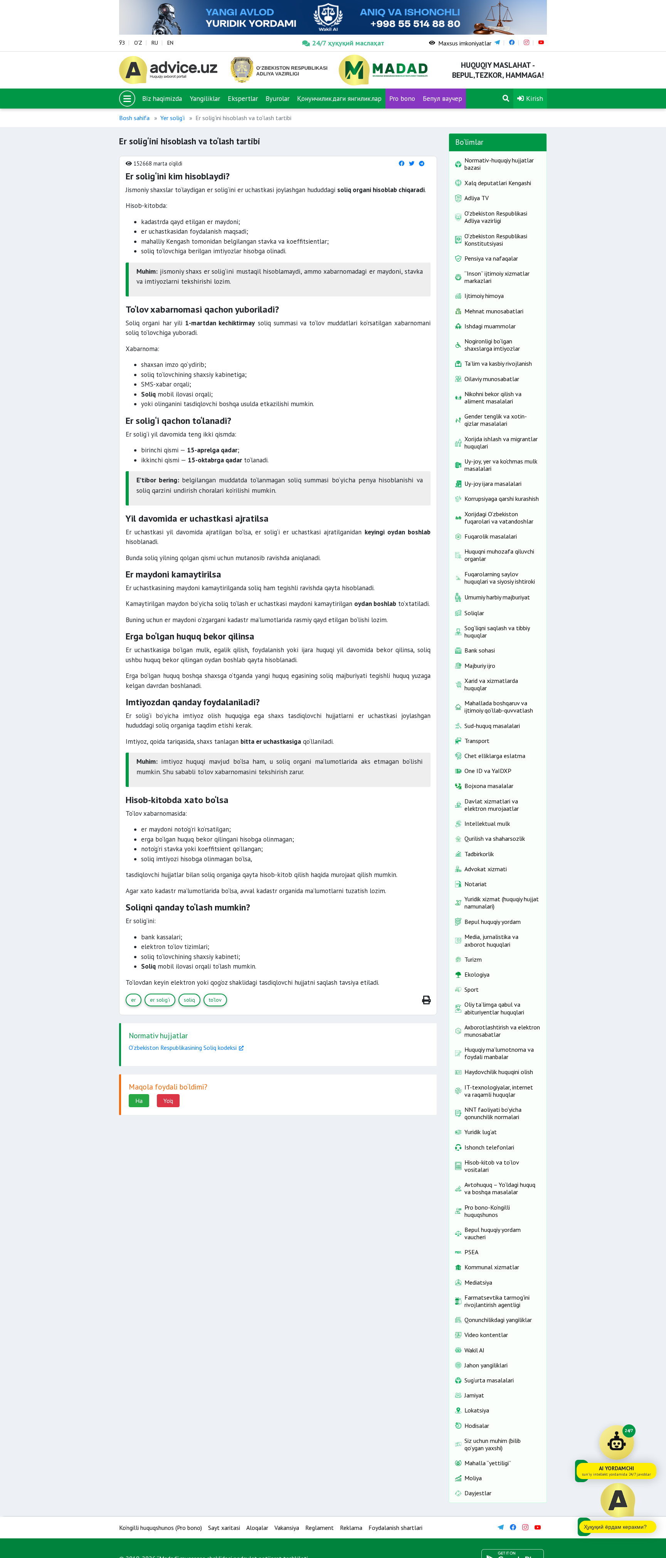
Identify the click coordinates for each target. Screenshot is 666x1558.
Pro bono (402, 98)
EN (170, 42)
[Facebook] (401, 163)
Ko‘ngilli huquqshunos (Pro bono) (160, 1527)
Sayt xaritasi (224, 1527)
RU (154, 42)
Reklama (351, 1527)
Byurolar (277, 98)
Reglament (319, 1527)
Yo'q (168, 1100)
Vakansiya (286, 1527)
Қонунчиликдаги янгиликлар (339, 98)
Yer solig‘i (172, 118)
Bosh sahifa (134, 118)
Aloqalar (257, 1527)
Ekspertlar (243, 98)
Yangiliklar (205, 98)
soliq (189, 999)
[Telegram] (421, 163)
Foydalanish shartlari (395, 1527)
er (133, 999)
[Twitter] (411, 163)
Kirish (533, 98)
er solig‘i (160, 999)
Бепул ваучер (442, 98)
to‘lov (215, 999)
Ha (139, 1100)
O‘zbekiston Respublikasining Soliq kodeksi (183, 1047)
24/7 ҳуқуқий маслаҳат (348, 42)
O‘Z (138, 42)
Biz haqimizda (162, 98)
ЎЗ (122, 42)
